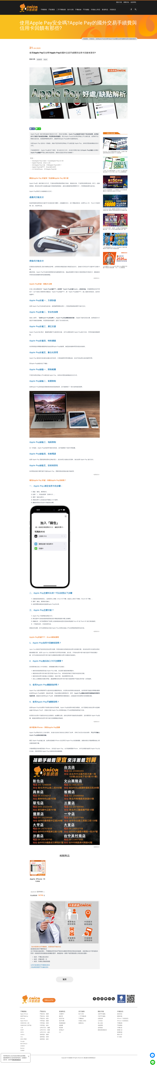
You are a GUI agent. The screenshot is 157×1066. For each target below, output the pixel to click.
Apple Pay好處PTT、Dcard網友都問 (44, 167)
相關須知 (126, 2)
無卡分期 (70, 9)
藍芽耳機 (61, 1021)
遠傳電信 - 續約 (44, 1039)
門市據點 (86, 9)
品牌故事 (100, 1018)
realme (22, 1034)
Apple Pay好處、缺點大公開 (41, 163)
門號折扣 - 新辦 (44, 1016)
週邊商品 (105, 9)
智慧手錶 (61, 1018)
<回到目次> (96, 278)
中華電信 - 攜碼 (44, 1021)
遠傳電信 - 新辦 (44, 1037)
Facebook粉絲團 (121, 999)
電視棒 (61, 1027)
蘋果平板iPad (24, 1016)
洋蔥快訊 (113, 9)
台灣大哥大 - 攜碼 (45, 1027)
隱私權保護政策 (16, 1060)
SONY (22, 1030)
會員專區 (133, 2)
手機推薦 (119, 1023)
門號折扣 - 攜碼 (44, 1014)
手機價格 (44, 9)
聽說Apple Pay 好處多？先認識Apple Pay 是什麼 (48, 161)
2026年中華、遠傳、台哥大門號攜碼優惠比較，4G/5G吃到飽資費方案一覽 (115, 221)
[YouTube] (98, 998)
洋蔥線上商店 (95, 9)
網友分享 (119, 1034)
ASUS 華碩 (23, 1039)
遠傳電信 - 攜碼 (44, 1034)
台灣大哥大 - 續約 (45, 1032)
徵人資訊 (100, 1023)
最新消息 (119, 1014)
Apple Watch (24, 1021)
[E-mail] (109, 998)
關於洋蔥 (119, 2)
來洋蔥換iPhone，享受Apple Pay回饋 (44, 169)
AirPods (22, 1018)
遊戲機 (61, 1025)
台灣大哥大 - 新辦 (45, 1030)
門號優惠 (52, 9)
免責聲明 (100, 1025)
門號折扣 (43, 1011)
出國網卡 (61, 1014)
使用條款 (100, 1027)
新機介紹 (119, 1030)
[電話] (113, 998)
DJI (60, 1032)
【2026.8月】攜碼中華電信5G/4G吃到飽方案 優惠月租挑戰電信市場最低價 (115, 202)
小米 (21, 1027)
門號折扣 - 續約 (44, 1018)
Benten (22, 1048)
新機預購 (119, 1032)
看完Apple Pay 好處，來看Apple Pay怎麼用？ (47, 165)
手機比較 (119, 1027)
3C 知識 (119, 1037)
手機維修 (78, 9)
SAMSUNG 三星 (24, 1023)
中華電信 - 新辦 (44, 1023)
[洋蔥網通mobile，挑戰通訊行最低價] (29, 7)
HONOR (22, 1046)
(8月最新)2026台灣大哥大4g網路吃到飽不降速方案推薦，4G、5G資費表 (115, 259)
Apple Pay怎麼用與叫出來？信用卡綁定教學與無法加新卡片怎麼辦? (115, 144)
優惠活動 (119, 1016)
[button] (64, 979)
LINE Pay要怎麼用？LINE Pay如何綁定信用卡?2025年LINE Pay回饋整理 (115, 164)
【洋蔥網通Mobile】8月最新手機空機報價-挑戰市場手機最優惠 (115, 240)
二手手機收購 (61, 9)
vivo (21, 1037)
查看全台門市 (49, 1000)
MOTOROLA (23, 1043)
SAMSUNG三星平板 (25, 1025)
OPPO (22, 1032)
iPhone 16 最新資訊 (122, 1021)
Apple (45, 59)
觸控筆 (61, 1016)
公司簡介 (100, 1021)
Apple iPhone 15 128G (38, 878)
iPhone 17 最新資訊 (122, 1018)
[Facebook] (94, 998)
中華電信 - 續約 (44, 1025)
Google (22, 1041)
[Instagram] (102, 998)
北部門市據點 (101, 1014)
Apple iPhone (24, 1014)
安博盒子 (61, 1030)
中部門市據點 (101, 1016)
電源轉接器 (62, 1023)
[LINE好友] (105, 998)
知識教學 (39, 59)
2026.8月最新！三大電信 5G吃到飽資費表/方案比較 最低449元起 (115, 183)
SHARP (22, 1050)
